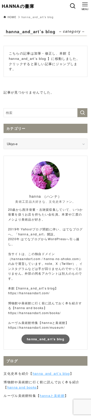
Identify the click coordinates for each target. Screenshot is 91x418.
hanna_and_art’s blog (45, 339)
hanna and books (22, 387)
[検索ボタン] (73, 6)
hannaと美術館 (52, 395)
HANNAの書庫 (18, 6)
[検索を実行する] (82, 112)
